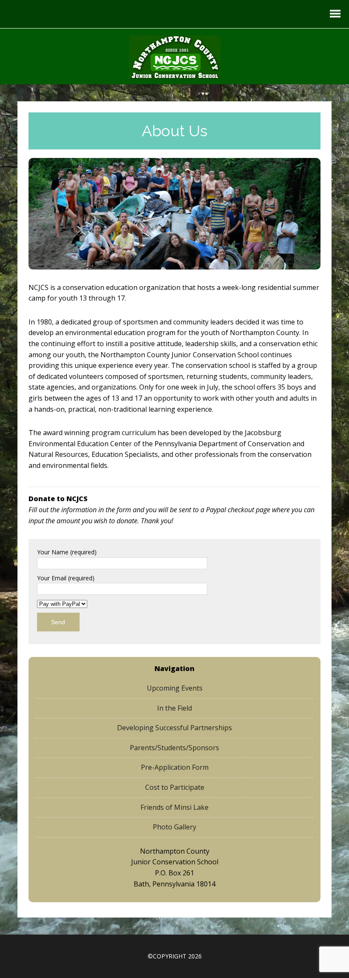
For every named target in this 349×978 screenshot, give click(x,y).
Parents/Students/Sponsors (174, 747)
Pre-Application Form (175, 767)
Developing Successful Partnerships (174, 727)
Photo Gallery (174, 827)
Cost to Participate (174, 787)
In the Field (174, 708)
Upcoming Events (175, 688)
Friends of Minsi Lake (174, 807)
